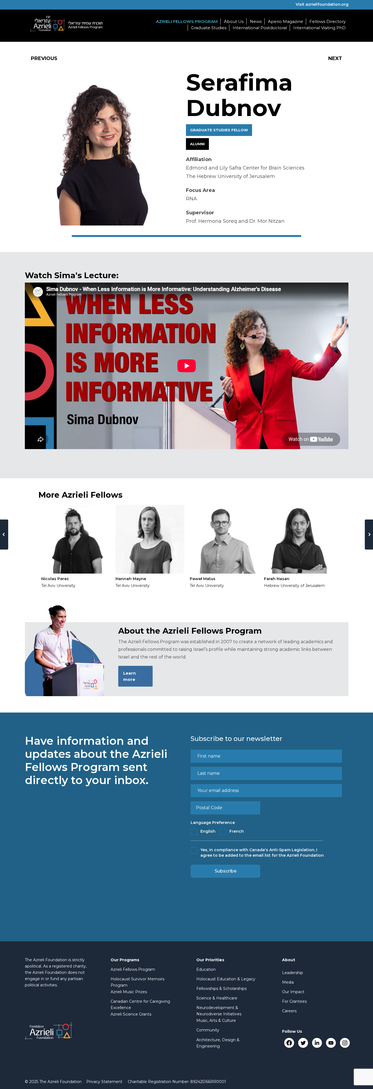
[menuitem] (104, 1081)
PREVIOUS (44, 58)
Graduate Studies (208, 27)
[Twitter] (303, 1043)
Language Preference (213, 822)
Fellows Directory (327, 21)
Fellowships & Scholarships (221, 988)
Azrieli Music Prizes (129, 991)
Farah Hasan (276, 578)
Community (207, 1030)
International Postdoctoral (260, 27)
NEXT (335, 58)
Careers (289, 1010)
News (256, 21)
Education (206, 969)
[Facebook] (289, 1043)
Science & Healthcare (216, 998)
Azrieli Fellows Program (187, 21)
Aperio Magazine (285, 21)
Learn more (129, 676)
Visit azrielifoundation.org (322, 4)
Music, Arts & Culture (216, 1020)
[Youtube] (331, 1043)
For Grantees (294, 1001)
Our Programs (125, 959)
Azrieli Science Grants (131, 1014)
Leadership (292, 972)
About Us (234, 21)
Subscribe (225, 871)
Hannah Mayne (131, 578)
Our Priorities (210, 959)
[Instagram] (345, 1043)
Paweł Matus (202, 578)
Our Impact (293, 991)
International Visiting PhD (319, 27)
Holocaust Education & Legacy (225, 979)
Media (288, 982)
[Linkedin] (317, 1043)
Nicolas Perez (55, 578)
